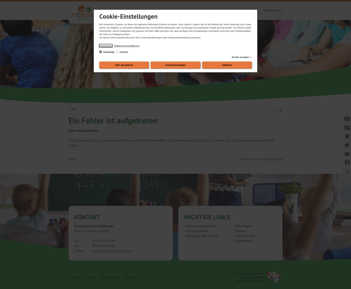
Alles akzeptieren (124, 65)
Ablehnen (227, 65)
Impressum (105, 45)
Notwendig (109, 52)
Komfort (123, 52)
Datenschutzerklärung (126, 45)
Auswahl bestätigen (175, 65)
